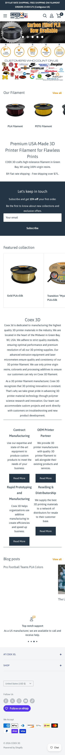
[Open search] (45, 16)
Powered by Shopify (13, 747)
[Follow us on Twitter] (12, 700)
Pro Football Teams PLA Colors (23, 567)
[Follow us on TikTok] (32, 700)
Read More (19, 478)
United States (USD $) (15, 683)
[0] (59, 16)
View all (57, 92)
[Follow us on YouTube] (25, 700)
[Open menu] (5, 15)
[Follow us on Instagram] (19, 700)
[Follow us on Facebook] (5, 700)
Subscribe (32, 228)
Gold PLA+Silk (15, 295)
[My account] (51, 16)
